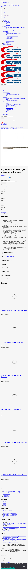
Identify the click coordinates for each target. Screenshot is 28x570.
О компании (6, 21)
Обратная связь (6, 496)
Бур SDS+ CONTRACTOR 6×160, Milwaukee (14, 310)
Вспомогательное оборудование (10, 537)
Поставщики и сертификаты (12, 23)
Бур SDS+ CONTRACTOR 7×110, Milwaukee (14, 442)
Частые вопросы (10, 41)
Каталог (5, 20)
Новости (8, 22)
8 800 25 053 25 (6, 494)
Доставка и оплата (10, 34)
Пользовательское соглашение (10, 515)
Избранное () (6, 15)
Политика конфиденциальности (10, 513)
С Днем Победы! (7, 530)
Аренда (7, 28)
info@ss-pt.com (6, 2)
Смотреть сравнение (5, 562)
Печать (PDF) (4, 175)
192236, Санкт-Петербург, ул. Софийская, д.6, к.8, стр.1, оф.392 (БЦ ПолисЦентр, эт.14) (14, 492)
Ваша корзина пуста (5, 8)
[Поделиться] (3, 555)
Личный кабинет (7, 44)
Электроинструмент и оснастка (15, 127)
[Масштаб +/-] (1, 555)
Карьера (8, 25)
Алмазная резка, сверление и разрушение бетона (14, 536)
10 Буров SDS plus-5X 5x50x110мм (11, 409)
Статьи (7, 39)
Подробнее (3, 212)
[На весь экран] (2, 555)
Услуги (5, 26)
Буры (16, 128)
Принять (11, 567)
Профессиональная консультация (13, 33)
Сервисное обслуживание (12, 30)
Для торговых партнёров (12, 36)
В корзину (3, 182)
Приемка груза (9, 38)
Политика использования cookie (10, 514)
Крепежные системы (8, 538)
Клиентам (5, 31)
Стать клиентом (9, 37)
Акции (7, 32)
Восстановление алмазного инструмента (15, 27)
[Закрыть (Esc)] (5, 555)
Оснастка (3, 128)
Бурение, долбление (9, 128)
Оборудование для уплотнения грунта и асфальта (14, 539)
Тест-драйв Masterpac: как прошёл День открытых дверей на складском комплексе (14, 527)
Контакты (5, 43)
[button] (1, 313)
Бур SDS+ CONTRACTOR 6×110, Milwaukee (14, 342)
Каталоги (8, 42)
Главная (2, 127)
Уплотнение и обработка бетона (10, 540)
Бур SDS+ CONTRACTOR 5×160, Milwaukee (14, 475)
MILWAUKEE (4, 186)
